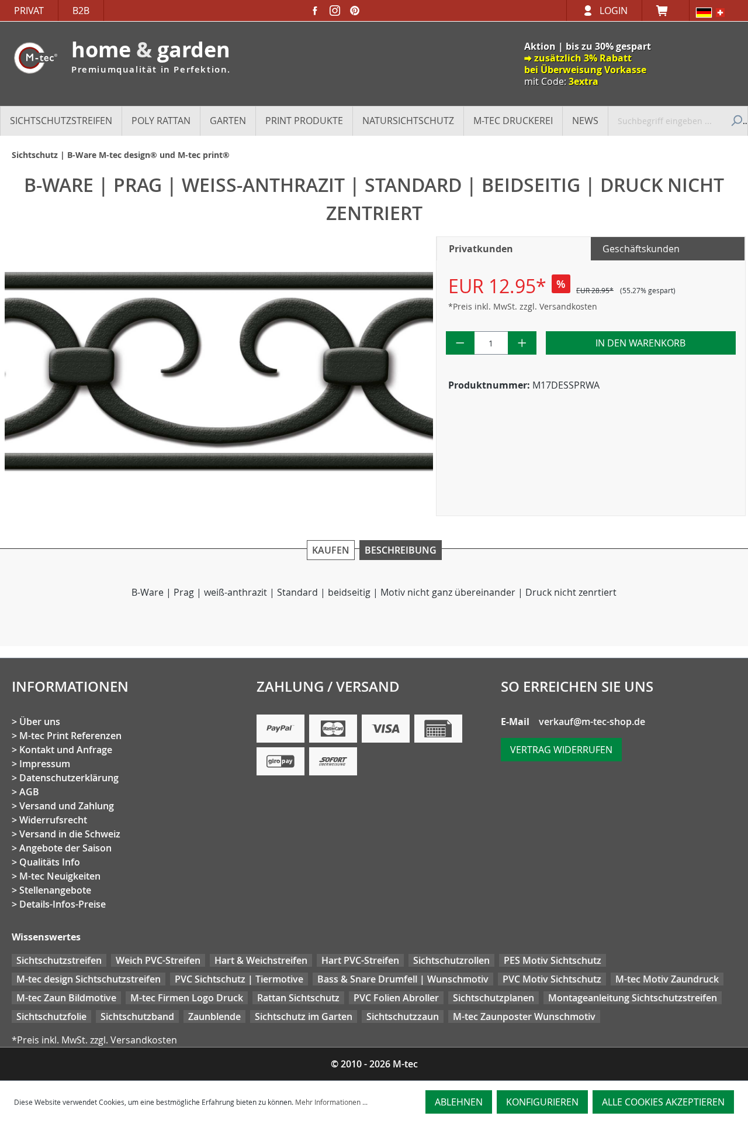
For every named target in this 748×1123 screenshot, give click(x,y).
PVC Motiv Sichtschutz (552, 979)
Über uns (39, 721)
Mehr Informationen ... (331, 1102)
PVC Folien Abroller (396, 997)
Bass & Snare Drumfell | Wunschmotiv (403, 979)
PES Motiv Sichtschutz (552, 960)
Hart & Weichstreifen (260, 960)
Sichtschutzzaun (402, 1016)
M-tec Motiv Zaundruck (667, 979)
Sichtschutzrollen (451, 960)
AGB (29, 791)
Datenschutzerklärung (69, 777)
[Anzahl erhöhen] (522, 343)
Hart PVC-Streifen (360, 960)
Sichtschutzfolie (51, 1016)
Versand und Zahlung (66, 805)
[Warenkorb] (665, 10)
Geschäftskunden (641, 248)
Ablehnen (459, 1101)
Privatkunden (481, 248)
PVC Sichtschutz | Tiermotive (239, 979)
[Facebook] (315, 10)
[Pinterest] (355, 10)
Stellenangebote (55, 890)
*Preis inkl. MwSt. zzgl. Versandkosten (522, 306)
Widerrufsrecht (53, 819)
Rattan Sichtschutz (298, 997)
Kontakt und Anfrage (65, 749)
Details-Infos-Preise (62, 904)
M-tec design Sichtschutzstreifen (88, 979)
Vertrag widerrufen (561, 749)
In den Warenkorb (640, 342)
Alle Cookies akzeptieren (663, 1101)
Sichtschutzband (137, 1016)
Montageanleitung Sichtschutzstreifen (632, 997)
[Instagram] (335, 10)
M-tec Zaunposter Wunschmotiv (524, 1016)
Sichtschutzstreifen (59, 960)
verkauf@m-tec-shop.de (592, 721)
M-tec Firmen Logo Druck (186, 997)
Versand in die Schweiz (69, 833)
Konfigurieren (542, 1101)
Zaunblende (214, 1016)
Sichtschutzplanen (493, 997)
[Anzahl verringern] (460, 343)
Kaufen (330, 550)
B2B (80, 10)
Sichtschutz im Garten (303, 1016)
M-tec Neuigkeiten (60, 876)
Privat (29, 10)
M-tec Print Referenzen (70, 735)
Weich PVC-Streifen (158, 960)
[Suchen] (735, 121)
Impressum (44, 763)
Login (614, 10)
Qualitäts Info (49, 862)
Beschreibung (401, 550)
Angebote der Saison (65, 848)
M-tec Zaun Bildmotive (66, 997)
